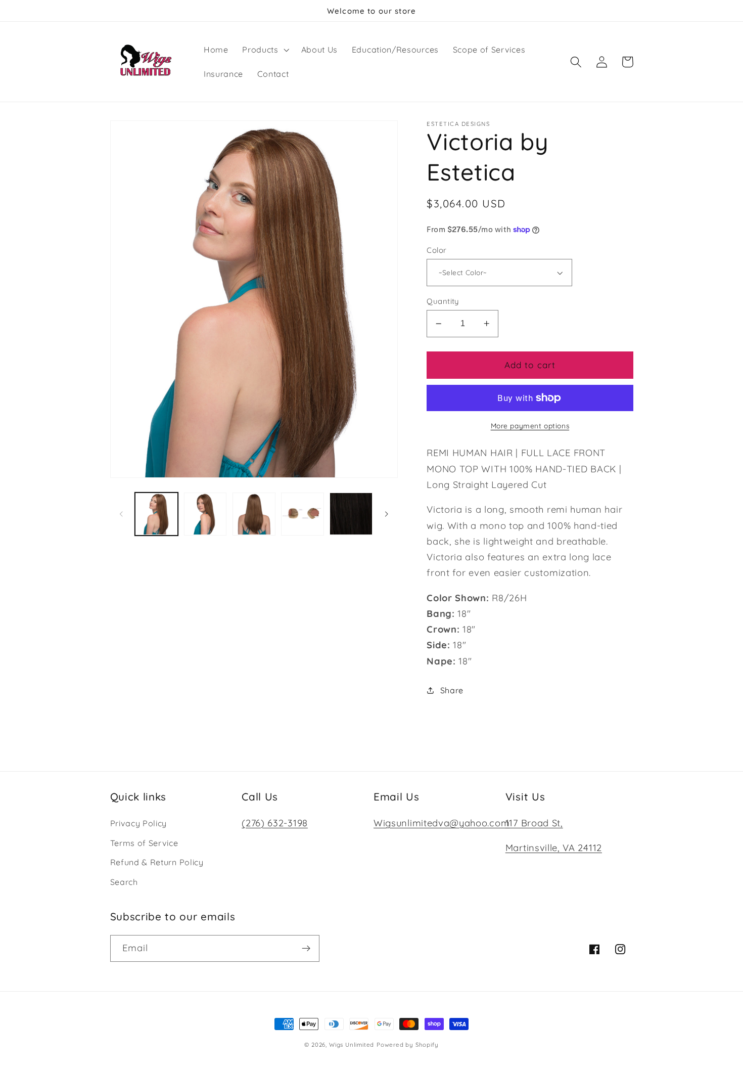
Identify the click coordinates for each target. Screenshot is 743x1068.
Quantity (443, 301)
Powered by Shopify (408, 1044)
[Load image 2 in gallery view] (205, 514)
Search (124, 882)
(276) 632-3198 (275, 823)
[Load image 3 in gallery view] (254, 514)
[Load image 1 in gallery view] (156, 514)
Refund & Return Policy (157, 862)
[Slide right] (387, 514)
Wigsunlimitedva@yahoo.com (441, 823)
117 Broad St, (534, 823)
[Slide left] (121, 514)
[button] (264, 49)
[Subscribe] (306, 948)
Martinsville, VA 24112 (553, 848)
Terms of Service (144, 843)
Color (436, 250)
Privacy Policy (138, 823)
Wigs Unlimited (351, 1044)
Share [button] (451, 690)
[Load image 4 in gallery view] (302, 514)
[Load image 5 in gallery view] (351, 514)
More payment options (530, 425)
